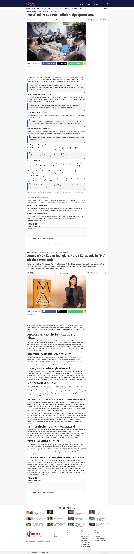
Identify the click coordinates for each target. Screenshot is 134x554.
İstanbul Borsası (85, 536)
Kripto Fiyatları (85, 542)
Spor (57, 8)
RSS (28, 552)
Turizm (67, 8)
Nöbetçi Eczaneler (85, 546)
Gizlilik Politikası (99, 533)
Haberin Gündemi (32, 11)
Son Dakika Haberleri (100, 540)
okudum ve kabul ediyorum (41, 238)
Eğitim (44, 8)
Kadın (71, 8)
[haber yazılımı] (105, 552)
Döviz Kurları (84, 538)
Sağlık (53, 8)
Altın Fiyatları (84, 540)
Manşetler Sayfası (85, 535)
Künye (96, 531)
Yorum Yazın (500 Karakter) (34, 226)
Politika (33, 8)
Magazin (62, 8)
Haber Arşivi (98, 536)
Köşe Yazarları (84, 531)
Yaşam (75, 8)
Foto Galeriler (84, 533)
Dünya (48, 8)
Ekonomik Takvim (85, 544)
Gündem (28, 8)
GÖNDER (84, 239)
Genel (39, 252)
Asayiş (80, 8)
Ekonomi (39, 8)
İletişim (96, 535)
